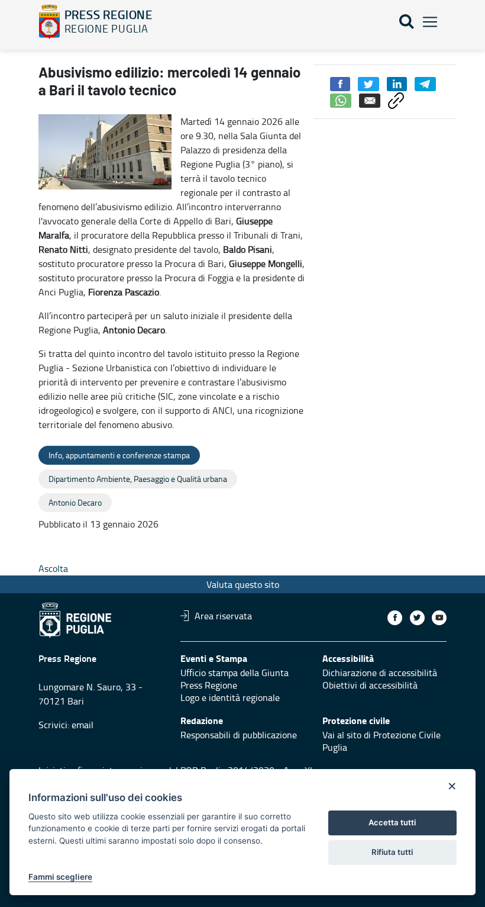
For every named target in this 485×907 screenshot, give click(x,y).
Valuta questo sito (242, 584)
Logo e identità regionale (230, 697)
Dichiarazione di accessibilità (379, 672)
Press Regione (208, 684)
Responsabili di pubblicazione (238, 734)
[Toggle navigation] (430, 22)
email (82, 724)
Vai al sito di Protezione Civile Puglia (381, 741)
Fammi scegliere (60, 877)
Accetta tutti (392, 822)
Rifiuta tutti (392, 852)
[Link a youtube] (439, 617)
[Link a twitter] (417, 617)
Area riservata (223, 615)
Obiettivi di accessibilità (370, 684)
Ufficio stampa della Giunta (234, 672)
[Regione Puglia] (49, 22)
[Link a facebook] (394, 617)
